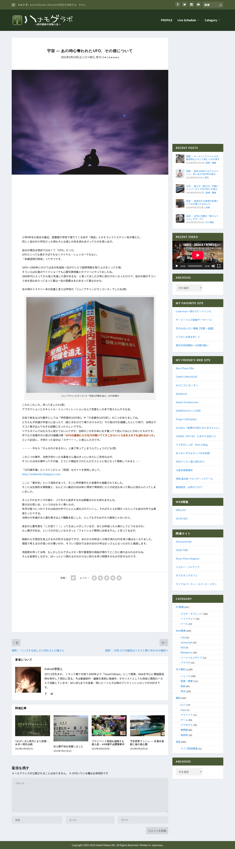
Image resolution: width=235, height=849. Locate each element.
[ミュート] (213, 266)
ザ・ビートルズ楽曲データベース (194, 319)
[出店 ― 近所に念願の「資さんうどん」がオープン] (180, 218)
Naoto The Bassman (187, 402)
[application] (197, 255)
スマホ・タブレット (191, 613)
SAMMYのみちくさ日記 (188, 410)
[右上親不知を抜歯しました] (71, 728)
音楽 (208, 207)
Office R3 (181, 510)
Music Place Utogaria (187, 558)
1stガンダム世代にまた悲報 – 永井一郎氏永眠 (32, 742)
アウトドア (187, 715)
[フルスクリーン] (219, 266)
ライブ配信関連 (189, 748)
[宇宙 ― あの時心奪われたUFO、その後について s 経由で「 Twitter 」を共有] (73, 577)
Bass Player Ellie (185, 368)
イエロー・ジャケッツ (188, 567)
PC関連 (180, 607)
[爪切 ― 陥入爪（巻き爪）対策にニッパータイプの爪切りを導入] (180, 188)
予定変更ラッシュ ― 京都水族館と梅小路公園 (147, 742)
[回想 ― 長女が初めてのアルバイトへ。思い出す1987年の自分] (180, 173)
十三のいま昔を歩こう (188, 336)
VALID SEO (182, 518)
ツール (184, 623)
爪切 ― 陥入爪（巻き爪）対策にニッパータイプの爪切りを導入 (202, 187)
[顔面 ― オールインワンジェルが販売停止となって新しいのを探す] (180, 158)
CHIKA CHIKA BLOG (186, 376)
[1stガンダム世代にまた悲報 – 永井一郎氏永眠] (32, 725)
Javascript (186, 642)
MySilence (181, 393)
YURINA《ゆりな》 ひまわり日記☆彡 (196, 436)
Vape (183, 709)
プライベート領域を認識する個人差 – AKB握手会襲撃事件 (108, 742)
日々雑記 (89, 57)
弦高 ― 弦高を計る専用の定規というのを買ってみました (202, 202)
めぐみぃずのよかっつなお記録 (193, 453)
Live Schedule (187, 20)
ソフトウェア (188, 618)
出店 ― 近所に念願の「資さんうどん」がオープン (202, 217)
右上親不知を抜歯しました (68, 746)
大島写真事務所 (184, 470)
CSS (183, 637)
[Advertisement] (90, 205)
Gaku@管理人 (53, 669)
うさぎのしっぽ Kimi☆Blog (192, 444)
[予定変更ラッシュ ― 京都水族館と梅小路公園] (147, 725)
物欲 (183, 686)
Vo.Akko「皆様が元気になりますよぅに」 (198, 427)
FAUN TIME (182, 550)
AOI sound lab (184, 541)
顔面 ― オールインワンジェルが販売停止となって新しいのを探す (203, 158)
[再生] (177, 266)
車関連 (184, 730)
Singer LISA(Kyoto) (186, 419)
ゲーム (184, 720)
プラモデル (187, 725)
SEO (183, 647)
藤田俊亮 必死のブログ (189, 487)
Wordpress (187, 652)
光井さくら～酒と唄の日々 (190, 461)
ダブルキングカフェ (186, 575)
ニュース (185, 676)
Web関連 (181, 630)
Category (211, 20)
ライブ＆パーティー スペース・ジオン (196, 584)
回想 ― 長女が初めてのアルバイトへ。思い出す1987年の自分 (202, 172)
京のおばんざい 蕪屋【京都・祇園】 (195, 328)
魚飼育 (184, 735)
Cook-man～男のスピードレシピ (193, 311)
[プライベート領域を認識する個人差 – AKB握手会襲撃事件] (109, 725)
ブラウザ (185, 662)
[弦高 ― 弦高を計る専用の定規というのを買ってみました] (180, 203)
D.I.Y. (183, 704)
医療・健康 (211, 162)
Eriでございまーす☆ (187, 385)
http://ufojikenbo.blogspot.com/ (41, 474)
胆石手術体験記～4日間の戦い (192, 345)
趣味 (178, 698)
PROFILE (166, 20)
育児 (98, 57)
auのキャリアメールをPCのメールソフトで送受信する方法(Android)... (67, 4)
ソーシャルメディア (191, 657)
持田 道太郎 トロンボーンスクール (194, 478)
